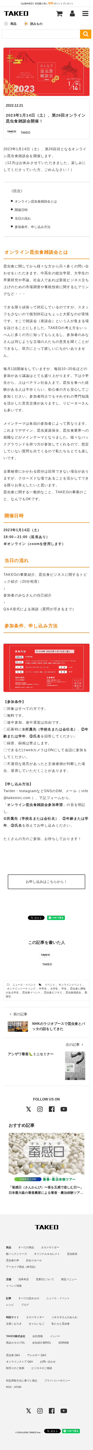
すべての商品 (26, 1247)
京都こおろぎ (14, 1323)
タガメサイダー (50, 1247)
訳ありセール (34, 1260)
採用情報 (63, 1342)
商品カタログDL (15, 1342)
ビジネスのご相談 (41, 1368)
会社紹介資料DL (41, 1342)
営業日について (45, 1279)
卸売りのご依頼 (15, 1368)
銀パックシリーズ (16, 1253)
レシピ (10, 1304)
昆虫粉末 (72, 1253)
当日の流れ (23, 218)
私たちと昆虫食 (60, 1323)
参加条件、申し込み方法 (32, 227)
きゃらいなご (36, 1323)
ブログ (25, 1304)
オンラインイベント (70, 984)
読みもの (36, 23)
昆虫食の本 (12, 1260)
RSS (8, 1387)
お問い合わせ (48, 1361)
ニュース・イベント (24, 984)
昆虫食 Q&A (13, 1355)
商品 (13, 23)
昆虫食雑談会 (73, 992)
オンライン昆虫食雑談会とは (36, 201)
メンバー (55, 1336)
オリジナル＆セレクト (47, 1253)
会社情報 (37, 1336)
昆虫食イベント (31, 992)
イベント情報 (14, 1285)
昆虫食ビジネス (53, 992)
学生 (64, 988)
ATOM (17, 1387)
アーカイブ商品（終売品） (21, 1266)
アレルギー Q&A (36, 1355)
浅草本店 (23, 1279)
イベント (50, 984)
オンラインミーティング (21, 988)
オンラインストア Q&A (19, 1361)
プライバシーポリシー (57, 1380)
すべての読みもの (28, 1298)
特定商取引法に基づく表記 (21, 1380)
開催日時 (21, 210)
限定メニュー (69, 1279)
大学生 (54, 988)
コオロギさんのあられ (64, 1317)
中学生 (43, 988)
